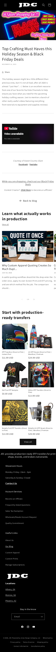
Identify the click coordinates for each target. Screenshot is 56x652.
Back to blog (30, 200)
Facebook (23, 164)
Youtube (33, 164)
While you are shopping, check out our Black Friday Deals (28, 183)
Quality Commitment (14, 523)
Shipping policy (42, 642)
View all (5, 224)
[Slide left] (22, 299)
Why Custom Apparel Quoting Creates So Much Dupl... (26, 267)
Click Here (26, 190)
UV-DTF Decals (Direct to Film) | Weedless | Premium (39, 353)
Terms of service (28, 642)
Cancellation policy (38, 646)
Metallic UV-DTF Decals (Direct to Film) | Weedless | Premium (40, 429)
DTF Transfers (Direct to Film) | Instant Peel (13, 353)
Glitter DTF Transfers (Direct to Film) (39, 391)
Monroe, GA (10, 595)
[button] (5, 5)
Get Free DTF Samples (10, 390)
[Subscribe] (42, 617)
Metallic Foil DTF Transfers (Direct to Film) (14, 429)
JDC (10, 638)
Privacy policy (15, 642)
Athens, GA (10, 589)
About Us (9, 540)
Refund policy (48, 638)
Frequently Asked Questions (17, 505)
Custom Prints (11, 558)
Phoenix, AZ (10, 600)
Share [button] (7, 72)
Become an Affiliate (13, 499)
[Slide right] (34, 299)
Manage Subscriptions (15, 565)
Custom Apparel (12, 552)
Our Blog (9, 546)
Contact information (21, 646)
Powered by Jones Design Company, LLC (26, 638)
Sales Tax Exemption (14, 511)
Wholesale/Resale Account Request (21, 517)
